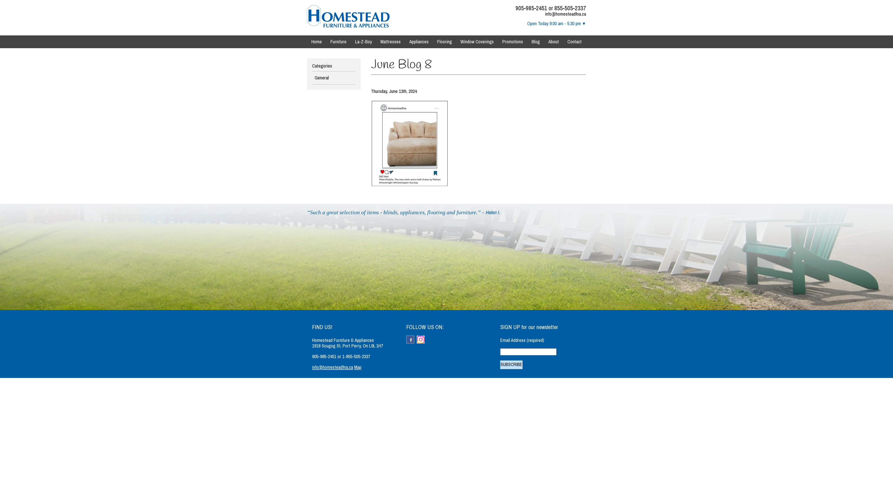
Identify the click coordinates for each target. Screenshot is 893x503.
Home (316, 41)
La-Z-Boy (363, 41)
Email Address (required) (522, 340)
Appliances (419, 41)
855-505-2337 (570, 8)
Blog (536, 41)
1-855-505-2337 (356, 356)
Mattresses (390, 41)
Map (357, 367)
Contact (574, 41)
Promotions (512, 41)
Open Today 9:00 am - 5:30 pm (554, 23)
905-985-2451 (531, 8)
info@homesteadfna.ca (565, 14)
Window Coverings (477, 41)
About (553, 41)
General (322, 78)
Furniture (338, 41)
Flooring (444, 41)
